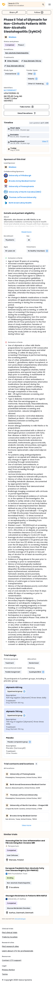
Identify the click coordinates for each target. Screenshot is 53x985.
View (44, 141)
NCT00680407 (10, 90)
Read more (27, 232)
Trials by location (10, 937)
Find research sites (10, 946)
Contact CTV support (11, 960)
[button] (17, 53)
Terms (5, 974)
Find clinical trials (9, 932)
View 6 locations (25, 113)
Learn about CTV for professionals (17, 951)
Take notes (25, 107)
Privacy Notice (8, 970)
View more (26, 825)
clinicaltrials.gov (20, 919)
